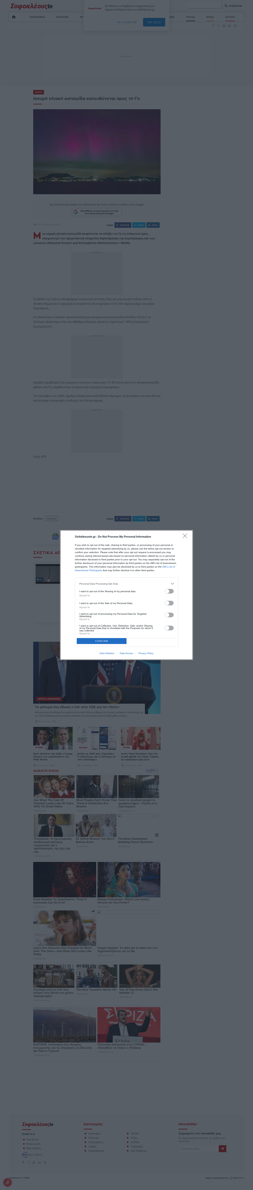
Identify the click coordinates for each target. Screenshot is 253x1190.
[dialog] (126, 595)
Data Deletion (107, 653)
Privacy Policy (146, 653)
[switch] (169, 591)
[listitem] (126, 583)
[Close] (186, 537)
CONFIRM (101, 641)
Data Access (126, 653)
